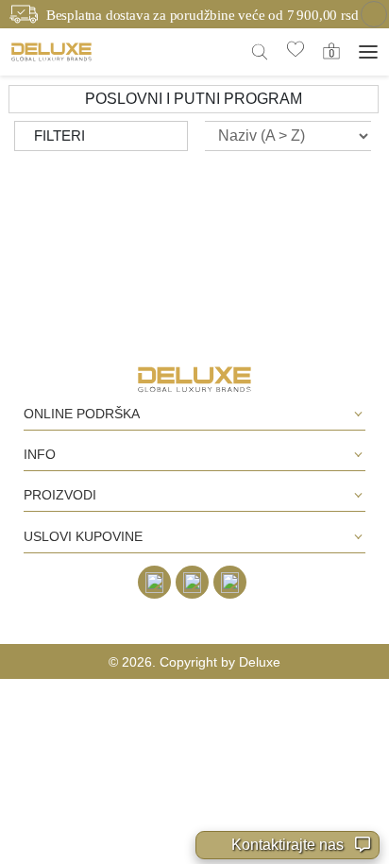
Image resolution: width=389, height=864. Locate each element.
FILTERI (59, 135)
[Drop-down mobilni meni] (368, 51)
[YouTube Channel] (229, 582)
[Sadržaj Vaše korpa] (331, 50)
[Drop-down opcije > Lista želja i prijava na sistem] (51, 51)
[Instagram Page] (192, 582)
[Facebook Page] (154, 582)
